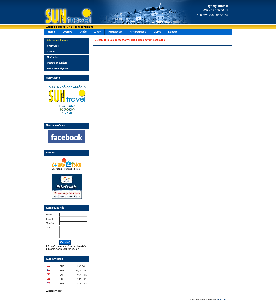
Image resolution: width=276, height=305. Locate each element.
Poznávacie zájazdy (57, 68)
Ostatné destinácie (57, 62)
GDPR (157, 31)
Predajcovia (115, 31)
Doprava (67, 31)
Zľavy (97, 31)
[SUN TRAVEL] (63, 17)
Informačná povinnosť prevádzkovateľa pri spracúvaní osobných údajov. (66, 247)
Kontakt (172, 31)
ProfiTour (221, 299)
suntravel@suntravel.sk (212, 15)
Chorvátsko (53, 46)
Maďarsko (52, 57)
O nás (83, 31)
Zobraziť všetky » (55, 291)
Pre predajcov (138, 31)
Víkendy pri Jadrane (57, 40)
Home (51, 31)
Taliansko (52, 51)
